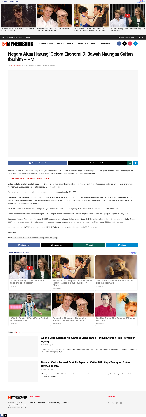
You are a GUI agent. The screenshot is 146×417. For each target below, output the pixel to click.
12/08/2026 (45, 369)
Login (142, 37)
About (3, 37)
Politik (70, 43)
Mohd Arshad (16, 65)
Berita (59, 43)
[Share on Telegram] (135, 163)
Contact (27, 37)
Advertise (10, 37)
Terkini (39, 65)
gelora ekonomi (32, 238)
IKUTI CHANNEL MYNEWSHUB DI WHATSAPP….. (29, 179)
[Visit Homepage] (17, 43)
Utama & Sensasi (46, 43)
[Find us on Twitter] (124, 44)
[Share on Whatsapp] (129, 163)
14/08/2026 (45, 345)
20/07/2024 (28, 65)
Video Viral (106, 43)
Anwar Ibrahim (18, 238)
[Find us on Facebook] (119, 44)
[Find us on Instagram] (130, 44)
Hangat (94, 43)
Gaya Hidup (81, 43)
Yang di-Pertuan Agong (48, 238)
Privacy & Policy (18, 37)
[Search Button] (143, 44)
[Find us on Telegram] (135, 44)
